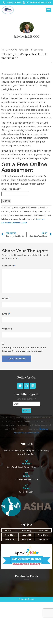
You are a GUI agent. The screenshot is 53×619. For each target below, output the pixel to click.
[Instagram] (26, 386)
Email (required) (10, 189)
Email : (26, 476)
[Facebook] (20, 386)
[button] (48, 10)
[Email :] (26, 473)
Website (7, 328)
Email (6, 313)
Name (6, 298)
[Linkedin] (33, 386)
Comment (8, 265)
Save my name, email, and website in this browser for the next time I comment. (24, 349)
